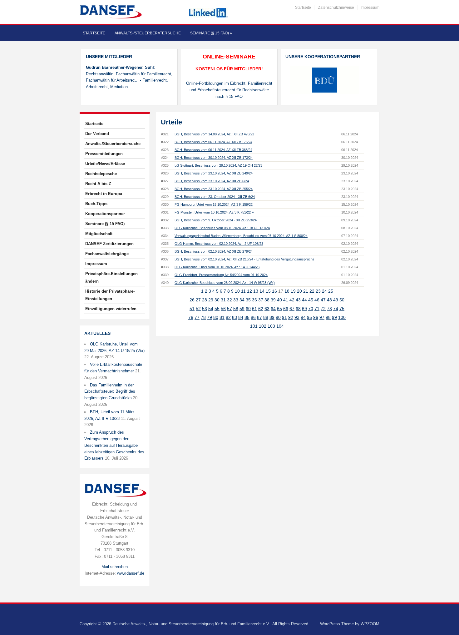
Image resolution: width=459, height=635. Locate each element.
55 (217, 308)
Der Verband (97, 133)
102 (262, 326)
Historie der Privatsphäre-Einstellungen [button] (110, 295)
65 (279, 308)
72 (323, 308)
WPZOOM (370, 624)
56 (223, 308)
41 (285, 299)
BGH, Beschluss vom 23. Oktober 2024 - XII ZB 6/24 (215, 197)
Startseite (303, 7)
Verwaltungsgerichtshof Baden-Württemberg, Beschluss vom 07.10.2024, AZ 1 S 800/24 (241, 236)
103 (271, 326)
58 (235, 308)
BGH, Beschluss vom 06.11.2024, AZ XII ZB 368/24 (213, 150)
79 (209, 317)
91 (284, 317)
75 (341, 308)
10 (237, 291)
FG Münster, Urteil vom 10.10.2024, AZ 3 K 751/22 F (214, 212)
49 (335, 299)
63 (266, 308)
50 (341, 299)
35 (248, 299)
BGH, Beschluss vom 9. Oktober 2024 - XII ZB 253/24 (216, 220)
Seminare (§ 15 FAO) (211, 33)
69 (304, 308)
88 (265, 317)
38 (266, 299)
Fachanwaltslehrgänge (107, 253)
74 (335, 308)
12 (249, 291)
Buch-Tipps (96, 203)
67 (291, 308)
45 (310, 299)
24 (324, 291)
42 (291, 299)
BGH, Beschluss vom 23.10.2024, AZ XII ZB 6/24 (212, 181)
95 (309, 317)
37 (260, 299)
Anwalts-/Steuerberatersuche (148, 33)
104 (280, 326)
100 (342, 317)
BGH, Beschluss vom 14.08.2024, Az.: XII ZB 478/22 (214, 134)
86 (253, 317)
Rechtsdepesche (101, 173)
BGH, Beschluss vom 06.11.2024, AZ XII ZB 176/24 (213, 142)
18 (286, 291)
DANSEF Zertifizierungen (109, 243)
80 (215, 317)
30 (217, 299)
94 (303, 317)
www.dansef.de (130, 573)
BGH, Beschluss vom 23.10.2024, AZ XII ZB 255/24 (214, 189)
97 (321, 317)
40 (279, 299)
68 (298, 308)
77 (197, 317)
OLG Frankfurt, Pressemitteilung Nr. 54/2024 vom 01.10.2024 (221, 275)
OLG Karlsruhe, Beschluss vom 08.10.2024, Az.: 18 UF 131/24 (222, 228)
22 (311, 291)
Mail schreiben (114, 566)
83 (234, 317)
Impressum (370, 7)
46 (316, 299)
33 (235, 299)
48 (329, 299)
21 (305, 291)
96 (315, 317)
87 (259, 317)
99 (334, 317)
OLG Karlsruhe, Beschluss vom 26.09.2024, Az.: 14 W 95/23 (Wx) (225, 283)
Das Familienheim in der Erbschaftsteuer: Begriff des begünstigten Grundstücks (109, 392)
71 (316, 308)
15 (268, 291)
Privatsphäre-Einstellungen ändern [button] (111, 277)
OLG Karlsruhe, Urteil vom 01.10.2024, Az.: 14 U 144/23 (217, 267)
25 (330, 291)
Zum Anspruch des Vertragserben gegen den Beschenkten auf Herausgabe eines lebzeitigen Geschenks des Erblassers (114, 445)
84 (240, 317)
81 (222, 317)
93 (296, 317)
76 (190, 317)
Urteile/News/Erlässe (105, 163)
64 (273, 308)
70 (310, 308)
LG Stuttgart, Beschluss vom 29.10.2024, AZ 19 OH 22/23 (218, 165)
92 (290, 317)
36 (254, 299)
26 (192, 299)
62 (260, 308)
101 (254, 326)
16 (274, 291)
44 (304, 299)
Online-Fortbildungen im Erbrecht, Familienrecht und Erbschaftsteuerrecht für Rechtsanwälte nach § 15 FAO (229, 90)
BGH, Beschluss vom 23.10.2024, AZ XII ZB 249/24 (214, 173)
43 (298, 299)
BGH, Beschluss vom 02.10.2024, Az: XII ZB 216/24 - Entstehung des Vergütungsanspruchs (244, 259)
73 (329, 308)
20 (299, 291)
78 (203, 317)
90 (278, 317)
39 (273, 299)
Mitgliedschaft (98, 233)
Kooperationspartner (105, 213)
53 (204, 308)
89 (271, 317)
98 (328, 317)
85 (246, 317)
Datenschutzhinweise (336, 7)
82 (228, 317)
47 (323, 299)
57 (229, 308)
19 (293, 291)
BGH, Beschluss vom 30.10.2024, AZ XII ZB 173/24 (214, 157)
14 (261, 291)
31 (223, 299)
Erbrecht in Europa (103, 193)
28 (204, 299)
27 (198, 299)
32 (229, 299)
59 (241, 308)
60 (248, 308)
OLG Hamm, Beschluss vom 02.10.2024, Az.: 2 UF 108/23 (219, 243)
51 (192, 308)
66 (285, 308)
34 (241, 299)
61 (254, 308)
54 (210, 308)
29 (210, 299)
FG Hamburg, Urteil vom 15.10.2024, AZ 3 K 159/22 (214, 204)
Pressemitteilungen (104, 153)
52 (198, 308)
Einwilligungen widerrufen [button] (110, 308)
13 (255, 291)
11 (243, 291)
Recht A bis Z (98, 183)
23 (318, 291)
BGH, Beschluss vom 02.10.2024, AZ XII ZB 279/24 (214, 251)
